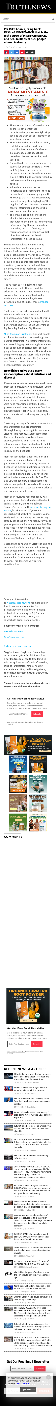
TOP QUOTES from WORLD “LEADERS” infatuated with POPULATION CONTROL (31, 1262)
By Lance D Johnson (32, 1082)
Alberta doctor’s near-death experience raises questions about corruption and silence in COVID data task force (32, 1077)
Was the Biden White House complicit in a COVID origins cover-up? (33, 1298)
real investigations (35, 669)
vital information (13, 676)
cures (7, 655)
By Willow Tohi (30, 1121)
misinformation (39, 662)
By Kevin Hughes (30, 1134)
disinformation (37, 655)
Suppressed (21, 672)
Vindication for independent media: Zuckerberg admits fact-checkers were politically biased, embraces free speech (33, 1204)
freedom (18, 659)
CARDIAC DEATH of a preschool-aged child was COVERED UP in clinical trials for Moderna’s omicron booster (31, 1237)
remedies (9, 672)
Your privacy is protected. (16, 722)
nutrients (9, 669)
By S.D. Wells (29, 1196)
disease (15, 655)
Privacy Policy (24, 1384)
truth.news (41, 672)
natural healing (35, 666)
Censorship (39, 652)
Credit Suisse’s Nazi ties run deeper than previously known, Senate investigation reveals (32, 1250)
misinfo (26, 662)
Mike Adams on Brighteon (17, 334)
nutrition (19, 669)
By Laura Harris (29, 1292)
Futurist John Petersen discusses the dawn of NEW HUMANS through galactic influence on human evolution (32, 1326)
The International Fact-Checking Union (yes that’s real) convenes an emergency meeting (33, 1101)
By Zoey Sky (28, 1280)
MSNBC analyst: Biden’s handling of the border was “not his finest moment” (32, 1287)
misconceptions (12, 662)
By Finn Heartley (30, 1093)
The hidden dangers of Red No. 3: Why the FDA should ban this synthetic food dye (32, 1275)
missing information (14, 666)
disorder (8, 659)
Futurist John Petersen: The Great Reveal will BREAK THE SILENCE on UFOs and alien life (32, 1128)
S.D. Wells (22, 47)
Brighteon (26, 652)
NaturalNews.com (13, 631)
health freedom (33, 659)
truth (32, 672)
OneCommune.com (14, 637)
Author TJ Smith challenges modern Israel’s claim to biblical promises (30, 1089)
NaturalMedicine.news (18, 602)
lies (44, 659)
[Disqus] (28, 876)
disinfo (24, 655)
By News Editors (30, 1107)
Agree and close (28, 1390)
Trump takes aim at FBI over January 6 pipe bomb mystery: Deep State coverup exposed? (33, 1115)
